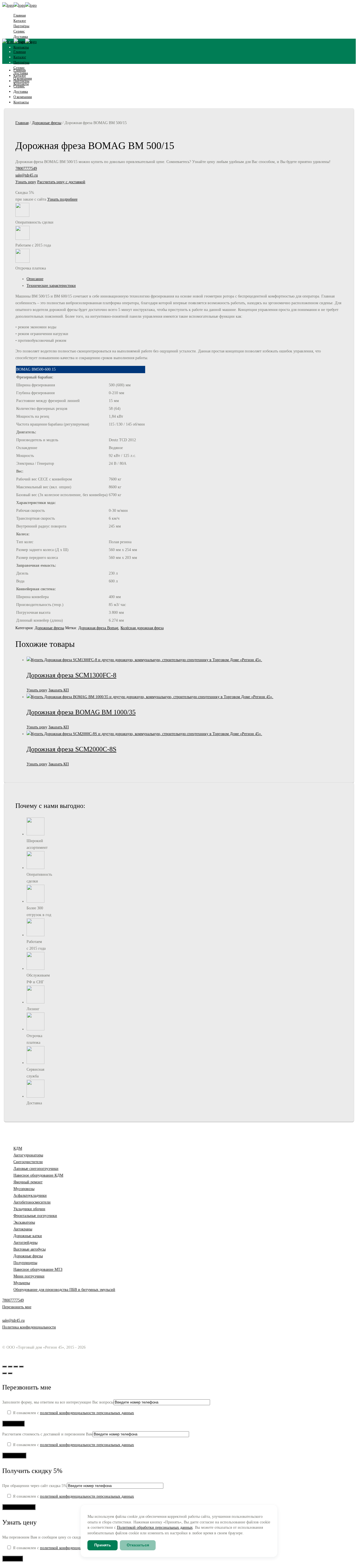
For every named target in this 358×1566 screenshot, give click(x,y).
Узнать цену (25, 182)
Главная (22, 123)
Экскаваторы (24, 1222)
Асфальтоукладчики (30, 1195)
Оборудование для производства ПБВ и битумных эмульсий (64, 1290)
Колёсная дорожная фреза (142, 628)
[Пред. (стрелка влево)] (4, 1373)
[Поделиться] (15, 1366)
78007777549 (26, 168)
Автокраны (22, 1229)
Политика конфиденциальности (29, 1327)
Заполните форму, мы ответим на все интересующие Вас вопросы (58, 1402)
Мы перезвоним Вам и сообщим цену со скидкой (44, 1537)
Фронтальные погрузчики (35, 1216)
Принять (102, 1545)
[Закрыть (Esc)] (21, 1366)
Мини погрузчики (28, 1276)
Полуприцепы (25, 1263)
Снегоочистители (28, 1162)
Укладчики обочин (29, 1209)
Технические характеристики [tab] (51, 286)
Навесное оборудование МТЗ (37, 1269)
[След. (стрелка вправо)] (10, 1373)
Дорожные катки (27, 1236)
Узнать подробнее (62, 199)
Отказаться (138, 1545)
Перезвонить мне (16, 1307)
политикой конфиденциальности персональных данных (87, 1413)
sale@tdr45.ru (26, 175)
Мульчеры (21, 1283)
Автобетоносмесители (32, 1202)
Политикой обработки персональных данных (155, 1527)
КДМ (17, 1148)
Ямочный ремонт (28, 1182)
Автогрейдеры (25, 1242)
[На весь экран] (10, 1366)
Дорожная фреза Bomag (98, 628)
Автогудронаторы (28, 1155)
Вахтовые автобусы (29, 1249)
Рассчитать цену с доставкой (61, 182)
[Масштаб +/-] (4, 1366)
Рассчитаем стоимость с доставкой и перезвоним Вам (47, 1434)
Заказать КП (58, 690)
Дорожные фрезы (46, 123)
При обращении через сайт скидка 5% (34, 1486)
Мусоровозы (23, 1189)
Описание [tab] (35, 279)
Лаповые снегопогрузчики (35, 1169)
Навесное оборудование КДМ (38, 1175)
